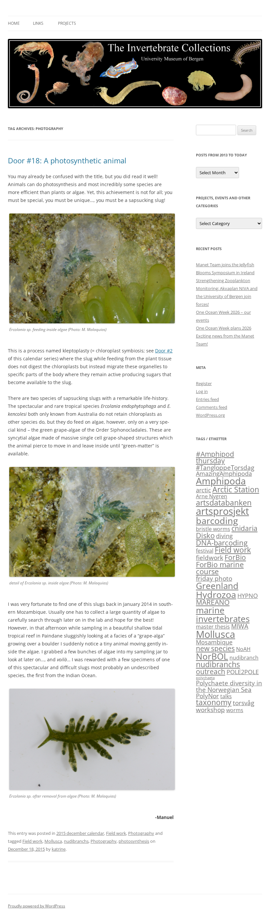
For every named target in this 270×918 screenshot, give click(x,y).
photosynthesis (134, 841)
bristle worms (213, 529)
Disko (205, 535)
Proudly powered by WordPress (36, 906)
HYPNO (247, 596)
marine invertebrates (223, 614)
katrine (59, 849)
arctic (203, 490)
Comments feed (211, 407)
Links (38, 23)
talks (226, 696)
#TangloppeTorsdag (225, 467)
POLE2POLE (243, 672)
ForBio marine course (220, 568)
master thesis (213, 626)
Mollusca (53, 841)
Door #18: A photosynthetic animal (67, 160)
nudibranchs (76, 841)
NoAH (243, 649)
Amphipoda (221, 481)
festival (204, 550)
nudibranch (244, 657)
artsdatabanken (224, 502)
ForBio (235, 557)
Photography (141, 833)
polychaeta (205, 677)
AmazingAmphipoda (224, 473)
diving (224, 536)
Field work (116, 833)
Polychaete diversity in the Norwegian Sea (229, 686)
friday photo (214, 578)
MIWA (239, 626)
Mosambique (214, 642)
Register (204, 383)
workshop (210, 709)
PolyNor (207, 695)
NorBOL (212, 656)
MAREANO (213, 602)
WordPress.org (210, 415)
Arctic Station (235, 489)
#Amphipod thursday (215, 457)
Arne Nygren (211, 496)
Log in (202, 391)
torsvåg (243, 702)
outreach (210, 671)
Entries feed (207, 399)
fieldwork (209, 557)
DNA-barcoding (222, 542)
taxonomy (213, 702)
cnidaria (244, 528)
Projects (67, 23)
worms (234, 710)
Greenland (217, 586)
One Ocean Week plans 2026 (223, 328)
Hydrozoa (216, 594)
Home (14, 23)
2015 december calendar (80, 833)
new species (215, 648)
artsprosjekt (222, 511)
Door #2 (164, 350)
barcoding (217, 520)
